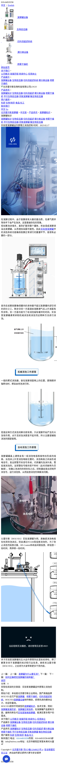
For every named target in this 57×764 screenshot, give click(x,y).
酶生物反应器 (36, 96)
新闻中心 (23, 74)
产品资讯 (5, 90)
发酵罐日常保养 (25, 709)
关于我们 (5, 71)
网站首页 (5, 67)
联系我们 (5, 106)
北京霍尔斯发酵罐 (9, 112)
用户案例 (5, 99)
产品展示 (5, 77)
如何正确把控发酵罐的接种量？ (20, 677)
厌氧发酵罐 (24, 96)
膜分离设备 (44, 80)
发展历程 (14, 74)
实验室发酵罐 (47, 229)
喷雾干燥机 (32, 696)
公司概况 (5, 74)
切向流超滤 (28, 93)
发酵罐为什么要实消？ (29, 674)
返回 (3, 680)
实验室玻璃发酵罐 (26, 712)
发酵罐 (21, 696)
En (7, 109)
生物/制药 (10, 103)
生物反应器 (17, 80)
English (11, 5)
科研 (3, 103)
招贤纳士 (32, 74)
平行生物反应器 (11, 96)
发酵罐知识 (6, 93)
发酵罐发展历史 (8, 709)
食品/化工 (19, 103)
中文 (3, 5)
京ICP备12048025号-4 (33, 749)
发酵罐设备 (6, 80)
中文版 (23, 112)
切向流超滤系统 (30, 80)
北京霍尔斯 (17, 749)
